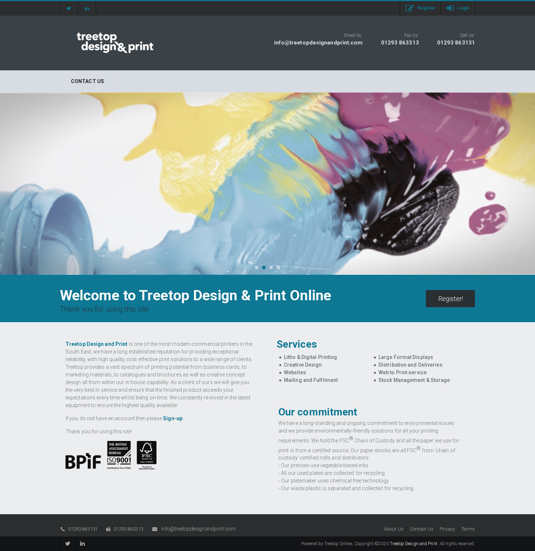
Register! (450, 298)
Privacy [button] (447, 529)
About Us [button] (394, 529)
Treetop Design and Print (413, 543)
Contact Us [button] (421, 529)
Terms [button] (468, 529)
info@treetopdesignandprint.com (318, 42)
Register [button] (427, 8)
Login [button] (463, 8)
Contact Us (87, 81)
